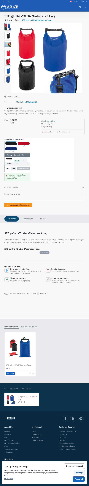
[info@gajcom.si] (9, 1)
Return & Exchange (12, 194)
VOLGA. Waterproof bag (19, 293)
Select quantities (23, 168)
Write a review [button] (31, 102)
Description (12, 219)
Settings (79, 473)
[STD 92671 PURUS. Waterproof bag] (20, 348)
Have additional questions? (19, 205)
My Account (37, 427)
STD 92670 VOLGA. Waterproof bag (28, 397)
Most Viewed (26, 389)
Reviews (43, 219)
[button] (8, 24)
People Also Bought (29, 327)
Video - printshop (13, 97)
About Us (8, 427)
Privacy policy (9, 479)
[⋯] (3, 1)
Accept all (79, 479)
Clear (13, 168)
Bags (17, 20)
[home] (8, 20)
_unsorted (43, 293)
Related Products (11, 327)
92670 (34, 293)
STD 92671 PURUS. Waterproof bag (18, 365)
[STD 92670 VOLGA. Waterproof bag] (11, 399)
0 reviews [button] (19, 102)
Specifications (28, 219)
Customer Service (67, 427)
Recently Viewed (11, 389)
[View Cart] (85, 7)
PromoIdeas (50, 121)
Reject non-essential (74, 466)
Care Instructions (11, 188)
